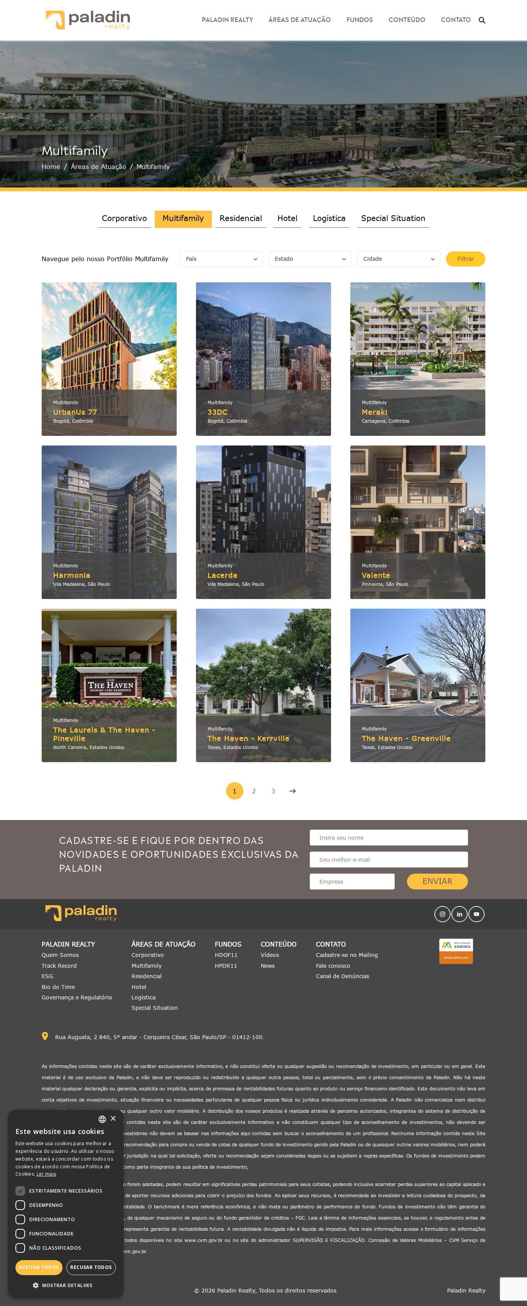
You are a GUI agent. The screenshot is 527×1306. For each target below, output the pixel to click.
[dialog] (65, 1204)
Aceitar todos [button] (39, 1267)
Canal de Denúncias (342, 976)
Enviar (437, 881)
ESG (47, 976)
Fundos (359, 19)
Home (51, 166)
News (268, 965)
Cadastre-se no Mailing (347, 955)
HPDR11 (226, 965)
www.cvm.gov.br (203, 1240)
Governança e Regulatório (77, 997)
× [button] (113, 1119)
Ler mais (46, 1174)
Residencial (241, 218)
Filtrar (466, 258)
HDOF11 (226, 955)
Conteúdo (279, 944)
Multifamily (147, 965)
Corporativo (124, 218)
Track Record (59, 965)
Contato (331, 944)
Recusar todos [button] (90, 1267)
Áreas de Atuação (300, 19)
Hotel (287, 218)
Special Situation (393, 218)
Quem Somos (60, 955)
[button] (65, 1285)
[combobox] (102, 1119)
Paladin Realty (68, 944)
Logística (329, 218)
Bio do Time (58, 987)
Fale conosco (333, 965)
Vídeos (270, 955)
